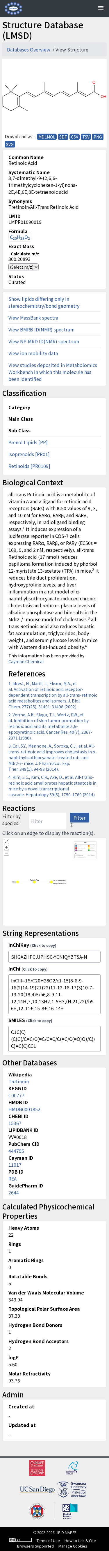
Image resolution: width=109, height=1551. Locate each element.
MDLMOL (46, 137)
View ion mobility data (33, 353)
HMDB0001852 (24, 1109)
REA (12, 1178)
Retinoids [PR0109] (29, 465)
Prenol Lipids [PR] (28, 442)
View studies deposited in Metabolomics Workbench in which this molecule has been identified (52, 372)
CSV (74, 137)
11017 (15, 1164)
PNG (98, 137)
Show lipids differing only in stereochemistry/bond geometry (43, 302)
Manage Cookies (72, 1546)
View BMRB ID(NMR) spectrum (41, 329)
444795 (16, 1150)
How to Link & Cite (80, 1540)
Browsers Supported (35, 1546)
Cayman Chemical (26, 661)
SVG (10, 144)
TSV (86, 137)
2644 (13, 1192)
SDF (63, 137)
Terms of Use (48, 1540)
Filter (79, 817)
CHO (20, 237)
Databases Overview (29, 49)
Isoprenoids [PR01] (29, 454)
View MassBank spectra (33, 317)
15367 (15, 1123)
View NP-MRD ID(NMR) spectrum (43, 341)
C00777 (16, 1095)
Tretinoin (18, 1081)
